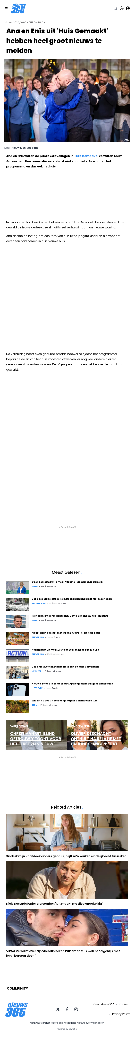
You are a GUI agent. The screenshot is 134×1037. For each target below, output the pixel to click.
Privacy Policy (121, 1014)
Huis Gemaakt (86, 156)
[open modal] (128, 8)
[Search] (115, 8)
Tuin (34, 705)
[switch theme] (121, 8)
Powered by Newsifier (67, 1029)
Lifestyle (37, 688)
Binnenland (39, 603)
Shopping (38, 637)
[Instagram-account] (76, 1009)
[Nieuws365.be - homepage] (18, 8)
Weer (35, 586)
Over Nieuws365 (103, 1004)
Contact (124, 1004)
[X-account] (58, 1009)
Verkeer (36, 671)
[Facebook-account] (67, 1009)
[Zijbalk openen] (6, 8)
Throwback (36, 22)
